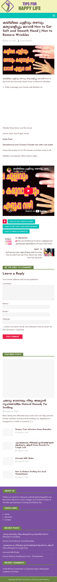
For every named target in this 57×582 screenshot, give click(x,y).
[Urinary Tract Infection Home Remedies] (8, 435)
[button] (53, 15)
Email (5, 311)
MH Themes (44, 579)
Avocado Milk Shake (24, 458)
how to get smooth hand (21, 221)
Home (7, 514)
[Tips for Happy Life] (28, 11)
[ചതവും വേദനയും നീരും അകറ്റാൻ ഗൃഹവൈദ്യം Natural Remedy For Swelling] (28, 396)
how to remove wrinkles (16, 231)
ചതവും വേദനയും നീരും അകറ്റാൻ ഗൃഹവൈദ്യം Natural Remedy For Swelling (25, 404)
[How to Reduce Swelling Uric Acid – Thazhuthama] (8, 477)
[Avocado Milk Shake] (8, 464)
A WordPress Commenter (13, 569)
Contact (8, 520)
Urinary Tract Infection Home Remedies (33, 429)
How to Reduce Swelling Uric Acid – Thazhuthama (23, 556)
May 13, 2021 (10, 41)
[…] (31, 421)
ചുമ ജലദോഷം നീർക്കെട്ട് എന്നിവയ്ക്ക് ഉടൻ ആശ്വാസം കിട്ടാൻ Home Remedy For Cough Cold (34, 445)
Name (5, 303)
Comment (7, 283)
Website (6, 319)
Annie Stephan (26, 41)
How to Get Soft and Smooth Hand (21, 226)
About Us (8, 517)
